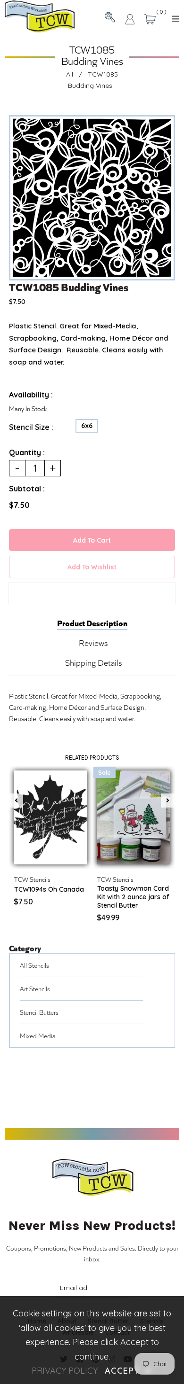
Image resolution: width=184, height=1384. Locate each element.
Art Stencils (35, 988)
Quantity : (27, 452)
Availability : (31, 394)
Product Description (92, 622)
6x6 (86, 425)
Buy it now (92, 593)
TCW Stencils (32, 879)
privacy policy (65, 1370)
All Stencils (34, 965)
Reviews (93, 642)
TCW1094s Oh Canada (49, 889)
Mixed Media (38, 1035)
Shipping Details (93, 662)
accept (128, 1370)
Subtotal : (27, 488)
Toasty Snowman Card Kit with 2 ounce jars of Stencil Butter (133, 897)
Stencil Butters (39, 1012)
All (69, 74)
